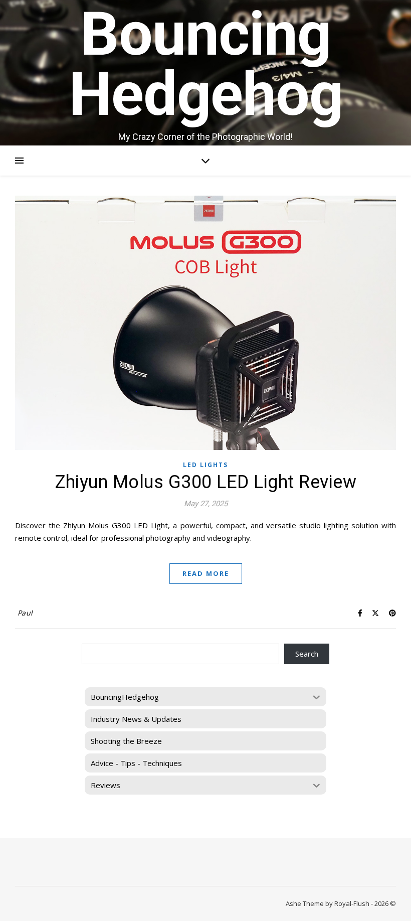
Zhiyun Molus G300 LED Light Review (205, 482)
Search (306, 654)
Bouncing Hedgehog (206, 64)
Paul (25, 613)
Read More (205, 573)
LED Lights (205, 464)
